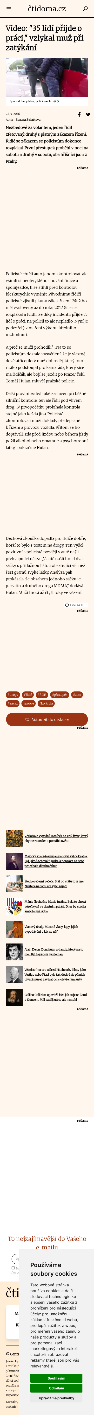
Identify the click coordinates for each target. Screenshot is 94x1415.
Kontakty (12, 1402)
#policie (28, 703)
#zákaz (13, 703)
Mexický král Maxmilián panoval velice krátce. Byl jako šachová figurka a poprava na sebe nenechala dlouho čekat (56, 861)
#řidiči (42, 695)
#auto (77, 695)
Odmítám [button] (56, 1388)
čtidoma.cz (47, 8)
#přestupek (59, 695)
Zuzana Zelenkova (28, 119)
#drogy (13, 695)
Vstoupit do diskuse (50, 719)
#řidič (28, 695)
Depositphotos (15, 1395)
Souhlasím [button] (56, 1378)
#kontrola (46, 703)
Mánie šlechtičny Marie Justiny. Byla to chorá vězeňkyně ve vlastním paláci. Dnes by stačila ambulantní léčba (55, 906)
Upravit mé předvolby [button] (56, 1398)
